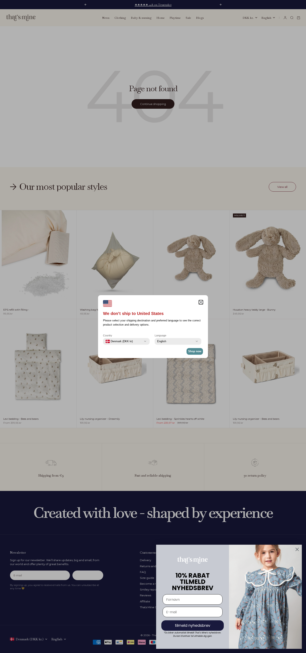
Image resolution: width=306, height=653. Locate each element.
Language (160, 335)
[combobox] (119, 341)
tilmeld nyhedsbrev (192, 625)
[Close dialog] (297, 549)
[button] (201, 302)
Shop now (194, 351)
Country (107, 335)
